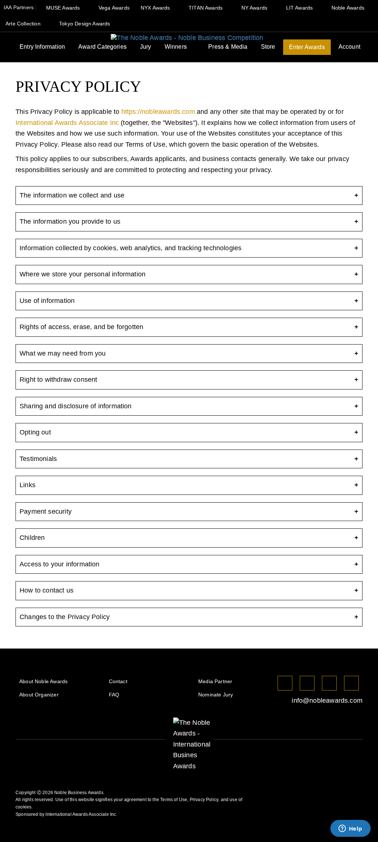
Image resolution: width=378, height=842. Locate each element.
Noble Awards (348, 8)
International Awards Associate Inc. (81, 814)
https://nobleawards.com (158, 111)
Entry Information (42, 46)
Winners (176, 46)
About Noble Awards (43, 681)
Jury (145, 46)
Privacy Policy (204, 799)
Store (268, 46)
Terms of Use (173, 799)
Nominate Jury (215, 695)
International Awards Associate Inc (67, 122)
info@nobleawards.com (326, 700)
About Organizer (39, 695)
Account (349, 46)
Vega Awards (114, 8)
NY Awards (255, 8)
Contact (118, 681)
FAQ (114, 695)
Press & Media (227, 46)
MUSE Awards (64, 8)
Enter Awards (307, 47)
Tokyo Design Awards (84, 24)
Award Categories (102, 46)
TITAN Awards (206, 8)
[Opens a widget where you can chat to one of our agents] (350, 829)
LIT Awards (300, 8)
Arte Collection (24, 24)
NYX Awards (156, 8)
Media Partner (215, 681)
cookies (23, 807)
